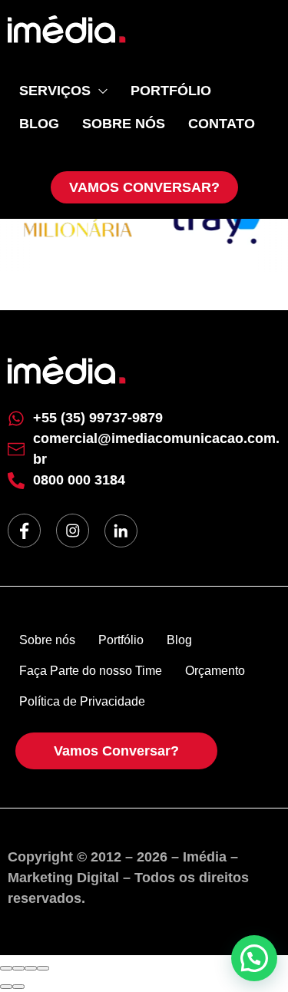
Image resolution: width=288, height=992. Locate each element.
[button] (254, 958)
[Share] (18, 968)
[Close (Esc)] (6, 968)
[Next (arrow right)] (18, 986)
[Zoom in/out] (43, 968)
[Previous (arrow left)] (6, 986)
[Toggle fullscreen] (31, 968)
